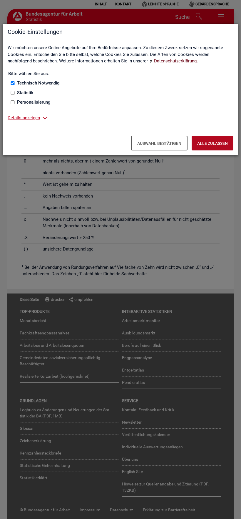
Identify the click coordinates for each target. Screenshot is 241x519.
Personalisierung (34, 102)
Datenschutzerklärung (175, 61)
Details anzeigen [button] (24, 117)
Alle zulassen (212, 143)
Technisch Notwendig (38, 83)
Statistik (25, 92)
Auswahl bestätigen (159, 143)
